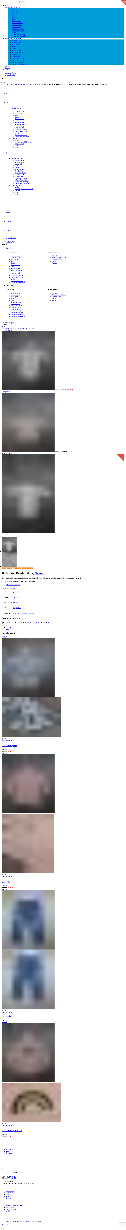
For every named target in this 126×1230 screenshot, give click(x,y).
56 (13, 592)
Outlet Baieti (10, 285)
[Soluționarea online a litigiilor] (32, 1218)
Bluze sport (15, 13)
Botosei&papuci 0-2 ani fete (23, 142)
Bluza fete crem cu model (12, 1131)
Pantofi (17, 145)
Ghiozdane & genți (17, 23)
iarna (47, 622)
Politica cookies (10, 1207)
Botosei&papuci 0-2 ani (59, 258)
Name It (40, 573)
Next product (6, 392)
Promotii (7, 68)
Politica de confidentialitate (14, 1206)
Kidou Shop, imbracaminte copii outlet (19, 1221)
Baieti (7, 153)
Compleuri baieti (20, 169)
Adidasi (17, 140)
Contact (7, 69)
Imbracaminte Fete (16, 108)
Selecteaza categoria (8, 323)
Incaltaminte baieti (16, 185)
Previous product (7, 330)
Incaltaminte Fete (16, 138)
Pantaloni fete (7, 1016)
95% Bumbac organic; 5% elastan (23, 613)
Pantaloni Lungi (17, 25)
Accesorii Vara (16, 11)
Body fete (58, 390)
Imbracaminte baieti (17, 158)
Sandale (17, 147)
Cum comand (10, 1191)
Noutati (7, 66)
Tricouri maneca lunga (18, 35)
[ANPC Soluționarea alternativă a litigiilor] (12, 1218)
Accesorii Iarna (16, 9)
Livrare (8, 1194)
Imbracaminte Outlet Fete (12, 7)
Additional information (13, 585)
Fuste (13, 19)
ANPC (8, 1211)
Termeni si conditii (11, 1209)
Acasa (7, 5)
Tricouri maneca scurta (19, 37)
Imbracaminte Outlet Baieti (13, 38)
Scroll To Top (5, 1225)
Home (4, 328)
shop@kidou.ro (20, 84)
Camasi (14, 17)
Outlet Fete (9, 248)
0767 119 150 (8, 84)
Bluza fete (58, 451)
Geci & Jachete (16, 21)
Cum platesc (9, 1192)
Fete (7, 102)
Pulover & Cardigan (18, 31)
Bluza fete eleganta (9, 746)
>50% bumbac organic (20, 618)
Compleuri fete (19, 119)
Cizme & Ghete (19, 144)
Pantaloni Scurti (16, 27)
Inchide (3, 82)
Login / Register (10, 75)
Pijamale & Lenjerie (18, 29)
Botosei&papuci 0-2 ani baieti (24, 189)
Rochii (14, 33)
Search (22, 2)
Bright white (17, 608)
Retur (7, 1196)
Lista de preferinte (10, 73)
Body (13, 15)
